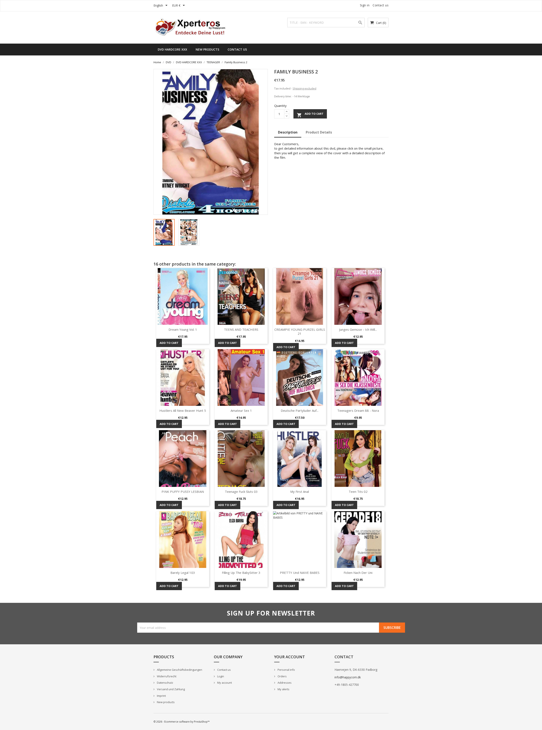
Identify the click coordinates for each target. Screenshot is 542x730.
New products (165, 702)
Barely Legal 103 (182, 572)
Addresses (284, 683)
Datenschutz (164, 683)
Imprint (161, 696)
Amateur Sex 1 (241, 410)
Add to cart (310, 115)
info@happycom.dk (348, 677)
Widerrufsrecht (166, 676)
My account (224, 683)
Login (220, 676)
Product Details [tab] (319, 132)
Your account (289, 656)
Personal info (286, 670)
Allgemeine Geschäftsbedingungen (179, 670)
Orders (282, 676)
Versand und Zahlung (170, 689)
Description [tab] (287, 132)
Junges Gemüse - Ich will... (358, 329)
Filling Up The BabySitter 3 (241, 572)
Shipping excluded (304, 88)
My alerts (283, 689)
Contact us (381, 5)
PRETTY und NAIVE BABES (299, 572)
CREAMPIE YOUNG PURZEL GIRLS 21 (299, 331)
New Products (207, 49)
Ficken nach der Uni (358, 572)
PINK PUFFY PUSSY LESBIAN (183, 491)
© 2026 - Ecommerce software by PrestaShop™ (181, 721)
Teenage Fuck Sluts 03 (241, 491)
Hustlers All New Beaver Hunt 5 (182, 410)
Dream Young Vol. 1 (183, 329)
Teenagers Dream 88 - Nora (358, 410)
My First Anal (299, 491)
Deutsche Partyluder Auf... (299, 410)
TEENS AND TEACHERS (241, 329)
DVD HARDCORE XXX (172, 49)
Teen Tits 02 (358, 491)
